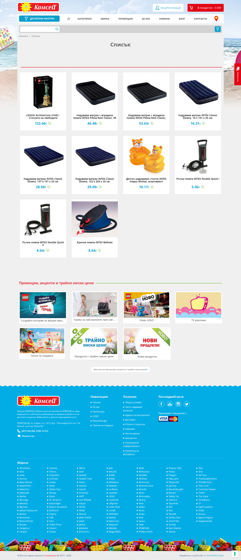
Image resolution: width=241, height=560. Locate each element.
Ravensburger (100, 420)
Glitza (82, 468)
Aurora (23, 478)
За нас (146, 18)
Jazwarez (83, 528)
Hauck (82, 489)
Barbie (22, 496)
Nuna (142, 521)
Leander (113, 492)
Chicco (52, 471)
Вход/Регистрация (170, 7)
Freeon (53, 528)
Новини (164, 18)
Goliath (83, 475)
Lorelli (112, 510)
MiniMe (143, 475)
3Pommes (24, 468)
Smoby (172, 524)
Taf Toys (202, 475)
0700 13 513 (42, 431)
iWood (82, 514)
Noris (141, 510)
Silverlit (172, 514)
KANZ (112, 475)
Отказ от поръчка (135, 424)
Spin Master (175, 528)
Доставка (130, 419)
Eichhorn (54, 510)
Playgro (173, 475)
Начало (68, 18)
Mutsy (142, 499)
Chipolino (54, 475)
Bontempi (24, 517)
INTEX (82, 506)
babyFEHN (25, 485)
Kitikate (113, 485)
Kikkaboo (114, 482)
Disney (52, 492)
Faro (51, 521)
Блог (182, 18)
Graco (82, 482)
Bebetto (23, 503)
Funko (52, 531)
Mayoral (113, 524)
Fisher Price (55, 524)
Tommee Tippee (206, 489)
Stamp (172, 531)
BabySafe (24, 492)
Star (200, 468)
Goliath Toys (85, 478)
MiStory (143, 478)
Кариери (130, 428)
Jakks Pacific (85, 517)
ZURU (201, 510)
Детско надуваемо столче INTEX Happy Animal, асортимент (146, 180)
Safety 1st (174, 496)
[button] (206, 8)
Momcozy (144, 482)
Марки (105, 18)
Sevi (171, 510)
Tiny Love (203, 485)
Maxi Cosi (114, 521)
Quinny (172, 485)
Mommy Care (146, 485)
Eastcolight (55, 503)
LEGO (95, 416)
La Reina (113, 489)
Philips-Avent (146, 531)
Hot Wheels (85, 499)
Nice (141, 503)
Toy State (203, 496)
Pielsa (172, 471)
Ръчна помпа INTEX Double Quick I (197, 178)
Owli (141, 524)
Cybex (52, 482)
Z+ (199, 503)
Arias (22, 475)
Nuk (141, 517)
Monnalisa (144, 496)
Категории (85, 18)
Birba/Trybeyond (28, 510)
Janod (82, 524)
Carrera (53, 468)
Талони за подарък (103, 425)
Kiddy (112, 478)
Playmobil (174, 482)
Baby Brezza (25, 482)
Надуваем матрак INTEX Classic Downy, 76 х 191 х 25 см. (198, 117)
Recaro (172, 492)
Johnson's (84, 531)
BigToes (23, 506)
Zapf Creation (205, 506)
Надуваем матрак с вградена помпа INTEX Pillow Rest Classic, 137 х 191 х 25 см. (146, 118)
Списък (36, 36)
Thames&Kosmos (207, 478)
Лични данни (132, 433)
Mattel (112, 517)
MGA (141, 468)
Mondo (143, 489)
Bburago (23, 499)
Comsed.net (51, 555)
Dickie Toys (55, 489)
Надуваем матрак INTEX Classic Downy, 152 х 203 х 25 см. (94, 180)
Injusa (82, 503)
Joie (111, 468)
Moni (141, 492)
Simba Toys (174, 517)
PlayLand (173, 478)
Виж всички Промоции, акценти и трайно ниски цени (120, 369)
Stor (200, 471)
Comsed (53, 478)
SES (170, 506)
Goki (81, 471)
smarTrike (174, 521)
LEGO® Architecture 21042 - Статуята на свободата (43, 117)
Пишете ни (28, 435)
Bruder (23, 524)
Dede (52, 485)
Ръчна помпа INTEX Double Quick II (43, 244)
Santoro (173, 499)
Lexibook (114, 499)
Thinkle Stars (205, 482)
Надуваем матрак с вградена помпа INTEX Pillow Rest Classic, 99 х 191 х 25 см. (94, 118)
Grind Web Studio (215, 555)
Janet (81, 521)
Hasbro (83, 485)
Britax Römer (26, 521)
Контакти (200, 18)
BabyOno (24, 489)
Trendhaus (204, 499)
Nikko (142, 506)
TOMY (201, 492)
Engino (52, 514)
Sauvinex (173, 503)
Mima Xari (144, 471)
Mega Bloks (115, 531)
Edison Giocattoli (58, 506)
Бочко (201, 514)
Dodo (52, 496)
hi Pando (83, 492)
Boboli (22, 514)
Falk (51, 517)
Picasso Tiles (175, 468)
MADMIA (113, 514)
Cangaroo (24, 528)
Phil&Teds (144, 528)
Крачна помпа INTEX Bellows (95, 242)
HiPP (81, 496)
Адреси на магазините (216, 19)
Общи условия (133, 402)
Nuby (142, 514)
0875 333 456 (28, 431)
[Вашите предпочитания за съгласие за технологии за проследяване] (234, 553)
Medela (113, 528)
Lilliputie (113, 503)
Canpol (23, 531)
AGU (21, 471)
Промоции (125, 18)
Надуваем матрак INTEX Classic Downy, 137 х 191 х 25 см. (43, 180)
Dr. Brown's (55, 499)
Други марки (205, 517)
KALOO (112, 471)
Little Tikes (114, 506)
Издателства (205, 521)
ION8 (82, 510)
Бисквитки (131, 438)
